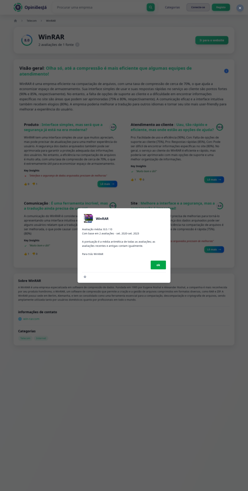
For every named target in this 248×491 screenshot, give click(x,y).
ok (158, 265)
